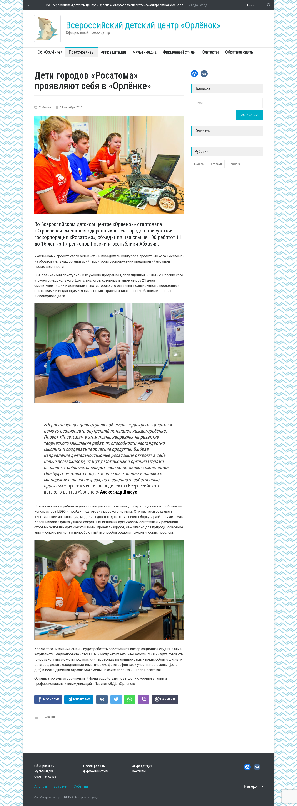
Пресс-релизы (81, 52)
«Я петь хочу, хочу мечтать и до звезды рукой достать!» (86, 5)
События (45, 107)
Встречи (216, 164)
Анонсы (199, 164)
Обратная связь (239, 52)
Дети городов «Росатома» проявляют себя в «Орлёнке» (92, 81)
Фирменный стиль (179, 52)
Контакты (210, 52)
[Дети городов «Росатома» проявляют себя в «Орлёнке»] (109, 165)
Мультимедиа (144, 52)
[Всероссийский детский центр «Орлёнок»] (47, 28)
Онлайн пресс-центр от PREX (52, 797)
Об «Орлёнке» (50, 52)
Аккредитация (113, 52)
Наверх (250, 786)
